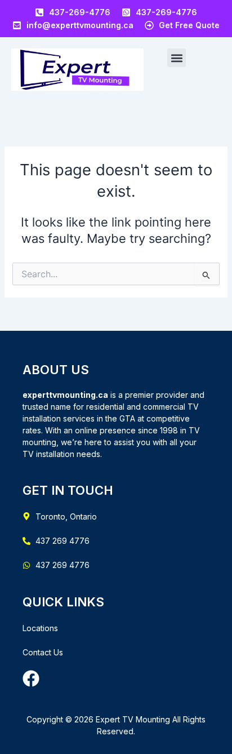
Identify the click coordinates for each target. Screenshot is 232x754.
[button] (176, 57)
